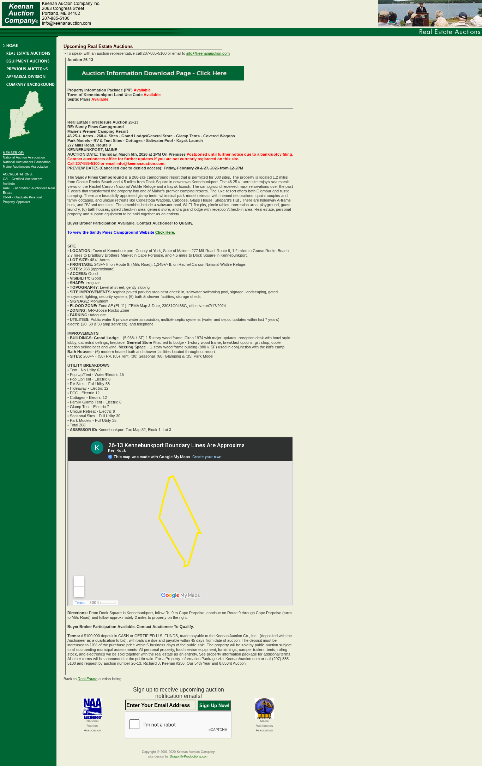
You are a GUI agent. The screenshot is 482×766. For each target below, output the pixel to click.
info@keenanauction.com (208, 53)
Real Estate (87, 679)
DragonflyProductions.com (189, 756)
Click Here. (165, 232)
